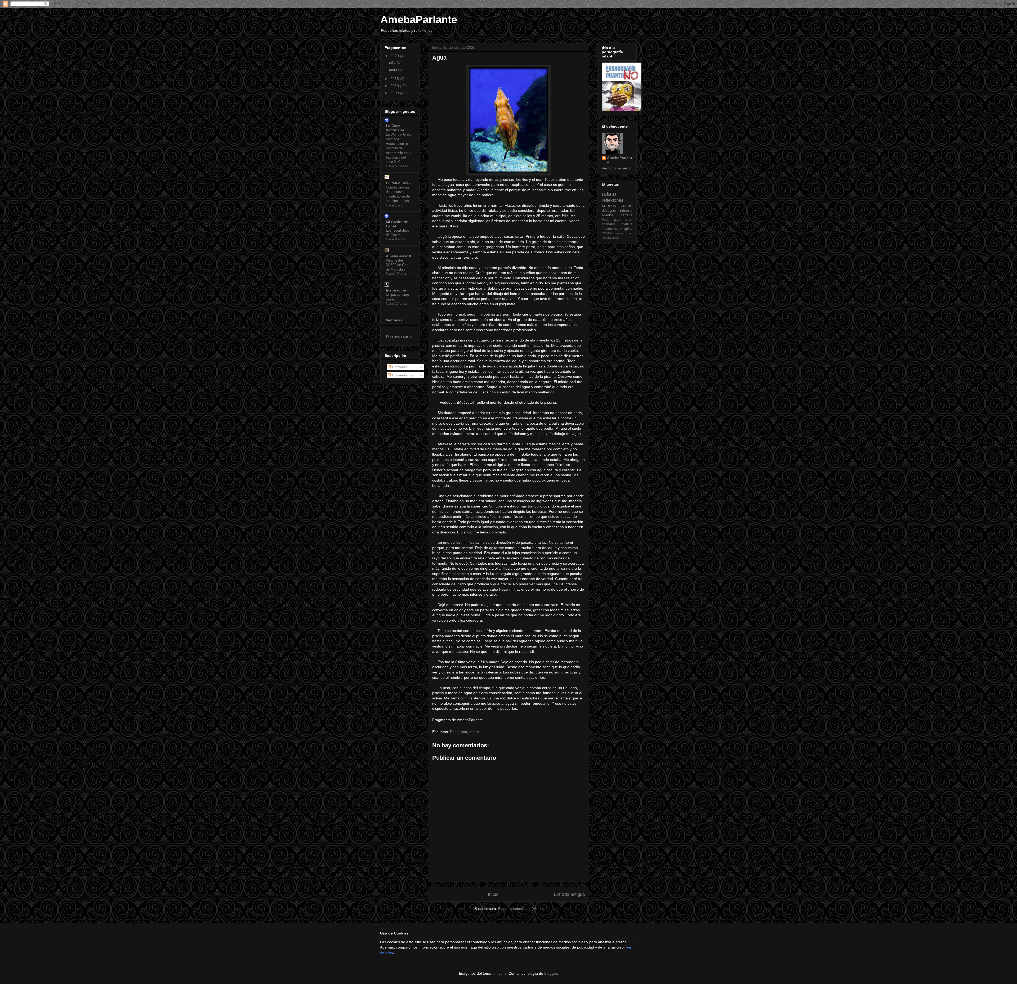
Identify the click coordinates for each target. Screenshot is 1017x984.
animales (608, 224)
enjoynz (499, 973)
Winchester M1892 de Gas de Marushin (397, 265)
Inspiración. (396, 290)
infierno (626, 210)
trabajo (607, 233)
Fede (454, 732)
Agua (439, 57)
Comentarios (402, 375)
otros (628, 220)
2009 (395, 93)
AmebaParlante (418, 19)
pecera (606, 237)
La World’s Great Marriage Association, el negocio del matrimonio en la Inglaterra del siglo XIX (399, 148)
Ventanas (394, 320)
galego (619, 233)
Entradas (399, 367)
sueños (609, 205)
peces (615, 237)
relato (474, 732)
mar (464, 732)
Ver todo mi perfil (616, 168)
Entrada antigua (569, 894)
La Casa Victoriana (395, 128)
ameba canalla (617, 215)
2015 (395, 79)
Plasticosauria (399, 336)
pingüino (626, 229)
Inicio (493, 894)
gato (617, 220)
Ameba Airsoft (398, 256)
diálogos (609, 210)
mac (629, 233)
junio (393, 69)
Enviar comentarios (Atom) (520, 908)
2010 (395, 86)
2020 (395, 56)
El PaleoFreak (398, 183)
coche (626, 205)
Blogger (550, 973)
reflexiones (612, 200)
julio (393, 62)
